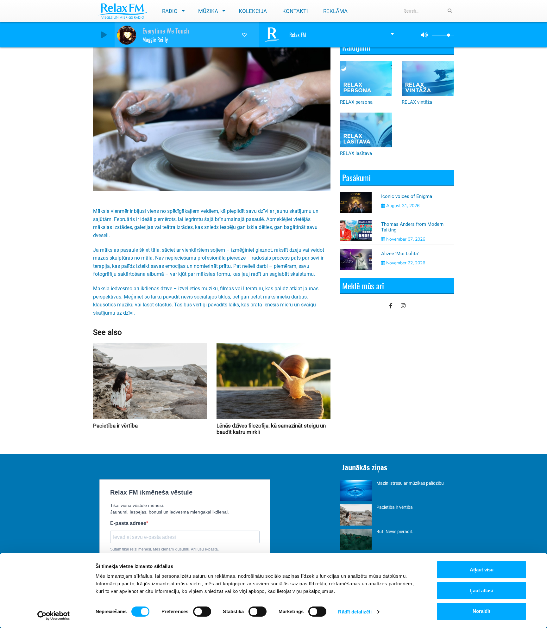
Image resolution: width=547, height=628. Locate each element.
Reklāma (335, 11)
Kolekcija (253, 11)
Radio (170, 11)
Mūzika (208, 11)
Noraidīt (481, 611)
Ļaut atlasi (481, 590)
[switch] (202, 611)
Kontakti (295, 11)
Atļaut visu (482, 569)
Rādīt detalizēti (355, 611)
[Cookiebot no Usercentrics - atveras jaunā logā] (53, 615)
